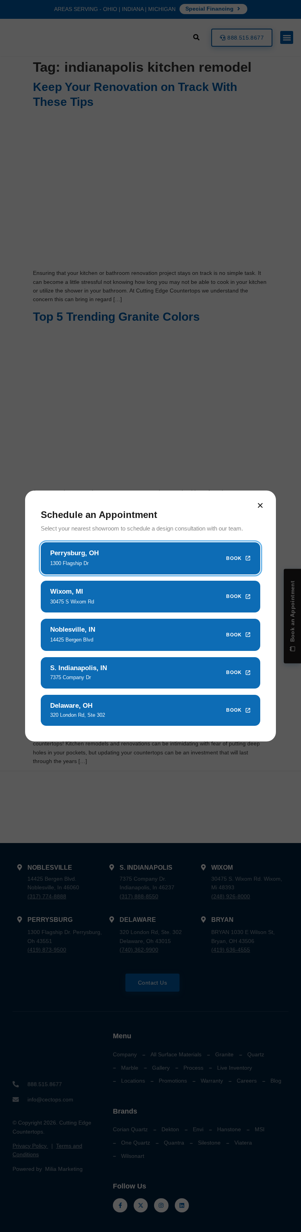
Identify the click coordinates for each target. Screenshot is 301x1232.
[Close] (260, 505)
